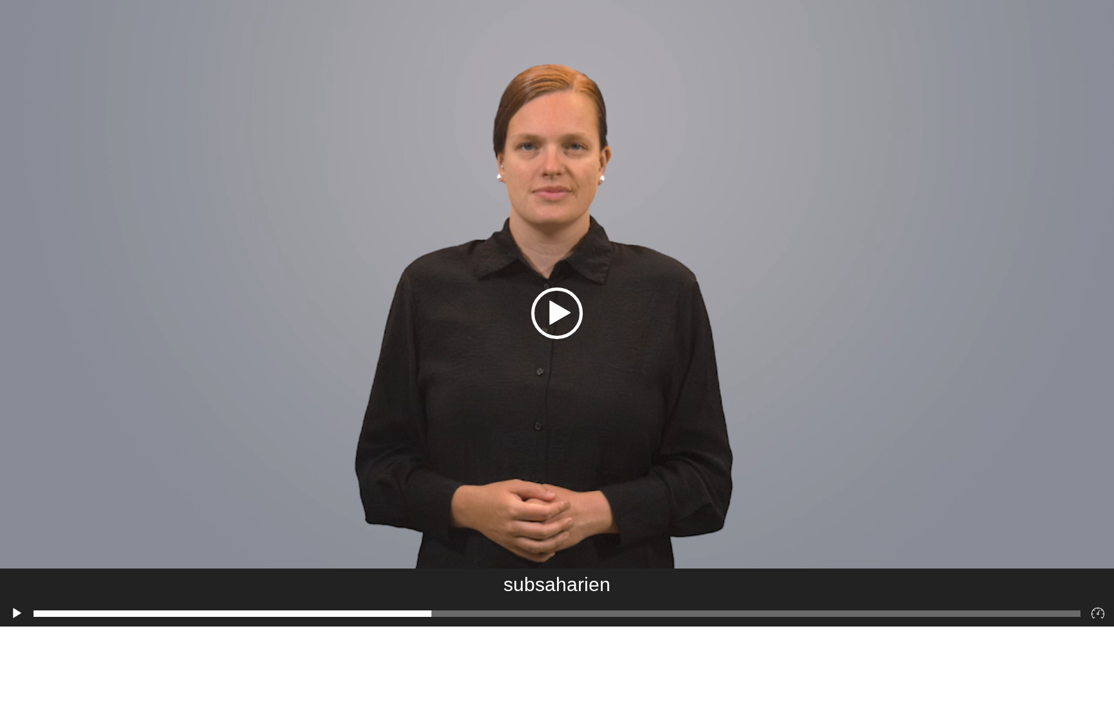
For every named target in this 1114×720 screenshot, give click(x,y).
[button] (557, 313)
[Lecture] (16, 613)
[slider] (557, 613)
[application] (557, 313)
